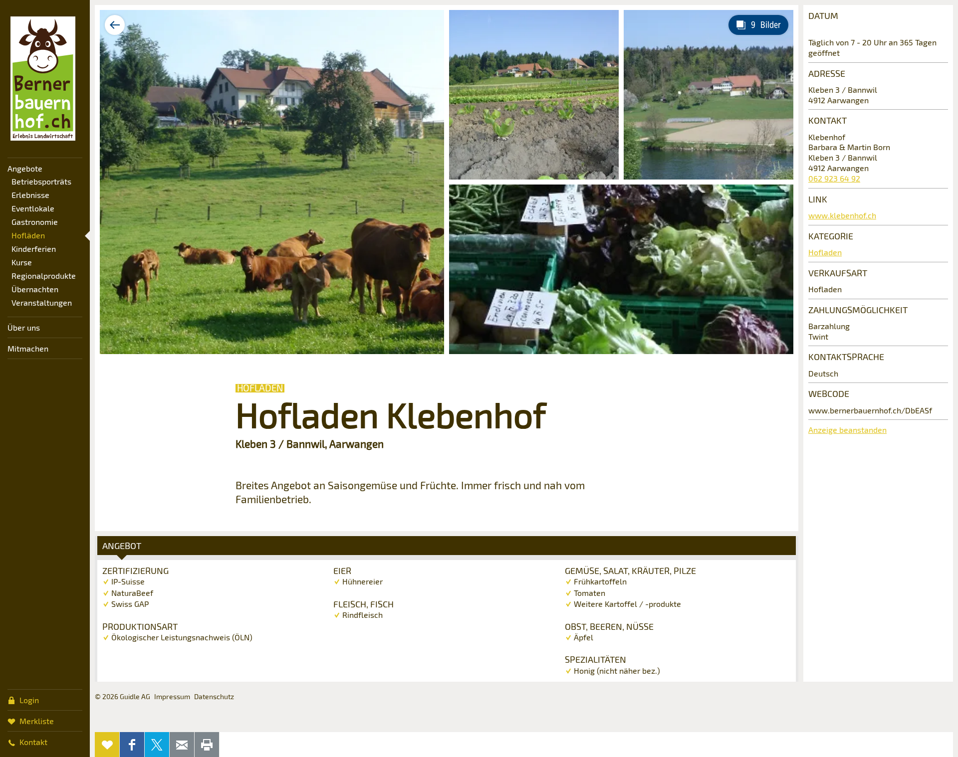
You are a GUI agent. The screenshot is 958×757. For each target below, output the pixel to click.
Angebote (24, 168)
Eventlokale (32, 208)
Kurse (21, 262)
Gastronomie (34, 221)
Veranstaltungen (41, 302)
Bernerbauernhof (42, 78)
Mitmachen (27, 348)
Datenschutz (214, 696)
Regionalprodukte (43, 275)
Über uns (23, 327)
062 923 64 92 (834, 178)
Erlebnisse (30, 194)
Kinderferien (33, 248)
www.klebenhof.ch (842, 215)
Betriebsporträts (41, 181)
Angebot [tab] (121, 545)
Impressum (172, 696)
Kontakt (33, 742)
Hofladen (825, 252)
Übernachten (34, 289)
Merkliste (36, 721)
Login (29, 700)
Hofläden (28, 235)
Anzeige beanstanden (847, 429)
